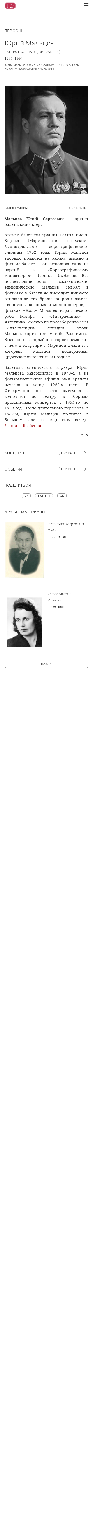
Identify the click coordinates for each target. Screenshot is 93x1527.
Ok (62, 495)
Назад (46, 664)
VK (26, 495)
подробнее (70, 469)
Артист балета (19, 52)
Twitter (44, 495)
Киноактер (48, 52)
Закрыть (79, 208)
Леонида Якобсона (23, 425)
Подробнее (70, 453)
